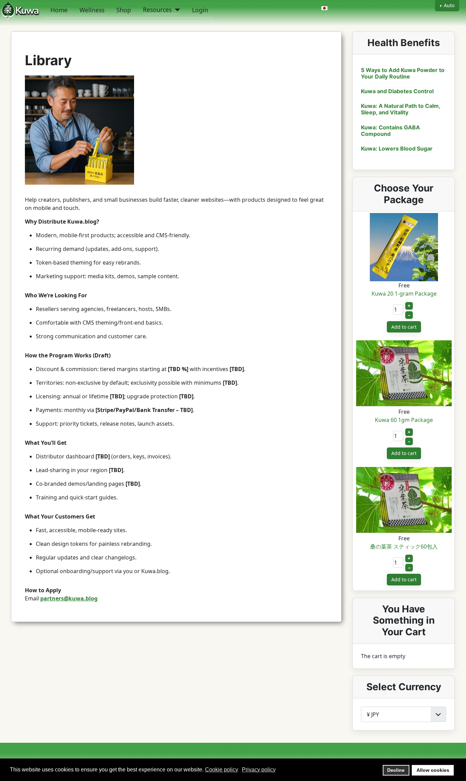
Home (59, 10)
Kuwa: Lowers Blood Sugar (397, 148)
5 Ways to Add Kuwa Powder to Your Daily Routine (403, 73)
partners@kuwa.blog (69, 598)
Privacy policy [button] (259, 769)
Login (200, 10)
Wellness (91, 10)
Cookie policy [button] (221, 769)
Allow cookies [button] (433, 770)
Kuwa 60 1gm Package (404, 420)
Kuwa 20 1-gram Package (404, 293)
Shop (123, 10)
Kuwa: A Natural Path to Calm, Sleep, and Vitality (400, 109)
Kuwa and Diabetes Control (397, 91)
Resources (157, 9)
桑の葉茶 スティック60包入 (404, 546)
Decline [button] (396, 770)
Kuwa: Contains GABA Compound (390, 130)
